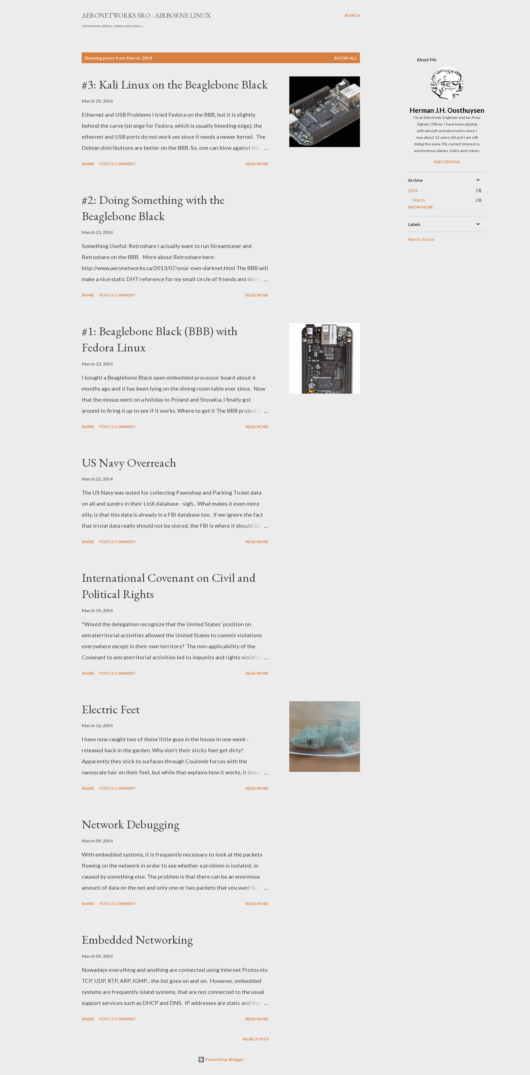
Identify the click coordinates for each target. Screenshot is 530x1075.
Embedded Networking (137, 939)
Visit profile (447, 161)
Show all (345, 57)
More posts (255, 1039)
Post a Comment (117, 163)
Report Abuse (421, 239)
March (418, 199)
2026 (413, 190)
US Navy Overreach (129, 462)
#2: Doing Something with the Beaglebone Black (153, 208)
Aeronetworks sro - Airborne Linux (146, 15)
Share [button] (88, 163)
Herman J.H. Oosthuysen (447, 110)
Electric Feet (111, 709)
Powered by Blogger (224, 1059)
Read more (256, 163)
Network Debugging (130, 824)
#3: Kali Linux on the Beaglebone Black (175, 84)
